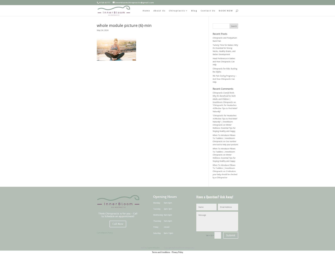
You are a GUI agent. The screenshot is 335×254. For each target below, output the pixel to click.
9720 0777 (104, 2)
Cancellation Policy (105, 232)
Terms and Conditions (161, 252)
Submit (230, 235)
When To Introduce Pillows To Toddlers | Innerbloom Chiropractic (224, 138)
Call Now (117, 224)
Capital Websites (153, 248)
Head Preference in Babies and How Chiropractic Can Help (224, 61)
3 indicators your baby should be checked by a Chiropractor (225, 174)
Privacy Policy (177, 252)
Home (146, 11)
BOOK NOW (226, 11)
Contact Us (208, 11)
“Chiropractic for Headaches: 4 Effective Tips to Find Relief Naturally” (225, 108)
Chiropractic (177, 11)
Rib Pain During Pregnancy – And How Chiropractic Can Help (225, 79)
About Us (159, 11)
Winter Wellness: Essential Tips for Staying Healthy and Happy (224, 128)
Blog (194, 11)
